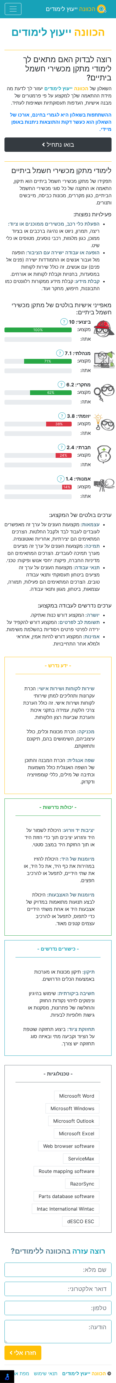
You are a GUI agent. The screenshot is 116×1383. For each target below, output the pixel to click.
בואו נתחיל (59, 144)
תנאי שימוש (45, 1373)
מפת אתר (19, 1373)
